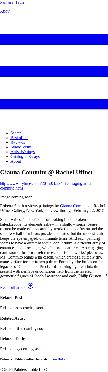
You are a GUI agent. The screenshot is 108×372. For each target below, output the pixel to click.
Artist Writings (22, 152)
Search (16, 133)
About (5, 11)
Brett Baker (58, 359)
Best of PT (19, 137)
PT (12, 2)
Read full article (13, 287)
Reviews (17, 142)
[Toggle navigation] (54, 124)
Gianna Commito (74, 206)
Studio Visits (20, 147)
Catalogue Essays (25, 156)
